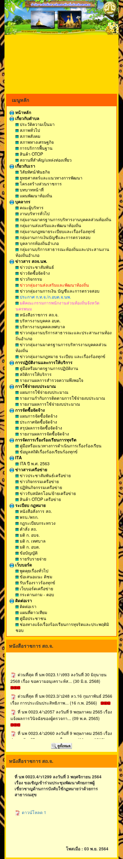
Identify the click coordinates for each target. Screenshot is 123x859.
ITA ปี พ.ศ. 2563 (34, 463)
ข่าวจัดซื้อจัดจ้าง (34, 273)
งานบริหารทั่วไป (34, 213)
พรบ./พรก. (29, 517)
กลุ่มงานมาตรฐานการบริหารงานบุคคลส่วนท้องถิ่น (65, 219)
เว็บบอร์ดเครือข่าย (36, 588)
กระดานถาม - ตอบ (36, 594)
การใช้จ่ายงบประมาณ (35, 386)
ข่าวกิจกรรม (30, 279)
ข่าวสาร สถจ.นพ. (30, 261)
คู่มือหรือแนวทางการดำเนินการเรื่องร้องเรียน (60, 446)
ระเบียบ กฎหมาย (30, 505)
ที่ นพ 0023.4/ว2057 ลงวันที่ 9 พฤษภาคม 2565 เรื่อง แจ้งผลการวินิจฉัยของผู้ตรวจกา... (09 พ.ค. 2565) (61, 712)
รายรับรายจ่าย (32, 559)
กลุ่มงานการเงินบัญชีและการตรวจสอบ (54, 237)
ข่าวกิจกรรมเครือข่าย (39, 481)
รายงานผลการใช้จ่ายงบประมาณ (49, 404)
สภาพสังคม (29, 136)
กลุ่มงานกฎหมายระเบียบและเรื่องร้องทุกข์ (57, 231)
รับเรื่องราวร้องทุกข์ (37, 582)
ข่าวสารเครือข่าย (30, 469)
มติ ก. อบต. (29, 547)
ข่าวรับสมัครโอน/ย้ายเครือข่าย (47, 493)
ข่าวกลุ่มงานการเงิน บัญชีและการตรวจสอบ (59, 291)
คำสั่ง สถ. (28, 529)
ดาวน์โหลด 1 (33, 812)
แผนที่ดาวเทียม (33, 612)
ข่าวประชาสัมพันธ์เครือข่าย (45, 475)
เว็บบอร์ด (23, 565)
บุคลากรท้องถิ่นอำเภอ (39, 243)
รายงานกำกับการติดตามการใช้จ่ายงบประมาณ (62, 398)
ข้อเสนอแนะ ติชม (35, 577)
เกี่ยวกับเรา (24, 166)
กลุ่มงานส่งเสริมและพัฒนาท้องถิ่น (50, 225)
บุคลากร (22, 201)
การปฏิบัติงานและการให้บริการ (43, 362)
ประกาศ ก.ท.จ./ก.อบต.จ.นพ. (45, 297)
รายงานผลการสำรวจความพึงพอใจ (51, 380)
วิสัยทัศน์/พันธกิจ (34, 172)
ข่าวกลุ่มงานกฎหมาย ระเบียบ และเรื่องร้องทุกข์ (62, 356)
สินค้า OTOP (31, 154)
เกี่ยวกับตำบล (26, 118)
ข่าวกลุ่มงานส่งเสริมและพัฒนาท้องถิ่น (54, 285)
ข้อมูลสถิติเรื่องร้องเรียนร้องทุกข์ (48, 452)
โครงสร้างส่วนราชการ (40, 184)
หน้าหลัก (22, 112)
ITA (18, 457)
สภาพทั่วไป (29, 130)
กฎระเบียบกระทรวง (37, 523)
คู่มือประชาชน (32, 618)
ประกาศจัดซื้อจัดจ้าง (38, 422)
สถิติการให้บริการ (35, 374)
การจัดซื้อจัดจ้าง (29, 410)
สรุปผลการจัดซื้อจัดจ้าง (40, 428)
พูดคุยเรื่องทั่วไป (33, 571)
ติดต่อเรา (23, 600)
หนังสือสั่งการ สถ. (35, 511)
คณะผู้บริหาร (31, 207)
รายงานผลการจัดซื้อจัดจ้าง (44, 434)
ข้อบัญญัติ (28, 553)
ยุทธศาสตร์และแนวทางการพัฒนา (50, 178)
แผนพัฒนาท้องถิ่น (35, 196)
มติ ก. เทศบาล (32, 541)
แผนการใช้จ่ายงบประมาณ (43, 392)
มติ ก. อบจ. (29, 535)
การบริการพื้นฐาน (36, 148)
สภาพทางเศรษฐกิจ (36, 142)
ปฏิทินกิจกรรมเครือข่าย (40, 487)
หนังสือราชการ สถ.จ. (39, 315)
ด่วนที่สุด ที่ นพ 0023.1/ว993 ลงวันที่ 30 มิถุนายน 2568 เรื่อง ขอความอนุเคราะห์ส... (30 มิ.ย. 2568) (58, 675)
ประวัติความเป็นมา (37, 124)
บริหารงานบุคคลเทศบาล (42, 326)
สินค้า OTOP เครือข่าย (40, 499)
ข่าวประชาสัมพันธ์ (36, 267)
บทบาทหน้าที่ (31, 190)
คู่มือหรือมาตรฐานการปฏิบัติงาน (48, 368)
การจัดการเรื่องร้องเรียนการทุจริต (45, 440)
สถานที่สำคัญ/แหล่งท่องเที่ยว (45, 160)
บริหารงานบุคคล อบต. (40, 321)
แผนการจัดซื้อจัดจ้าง (38, 416)
